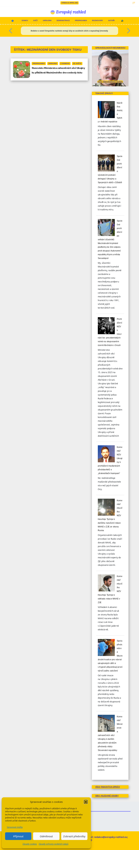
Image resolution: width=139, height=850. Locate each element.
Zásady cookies (30, 844)
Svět (35, 20)
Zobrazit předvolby (74, 836)
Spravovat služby (15, 827)
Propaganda (81, 20)
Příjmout (18, 836)
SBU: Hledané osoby (107, 796)
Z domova (65, 63)
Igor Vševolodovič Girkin (110, 81)
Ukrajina (47, 20)
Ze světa (77, 63)
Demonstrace (63, 20)
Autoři (111, 20)
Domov (25, 20)
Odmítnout (46, 836)
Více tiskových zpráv (107, 787)
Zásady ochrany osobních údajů (53, 844)
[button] (85, 801)
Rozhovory (97, 20)
